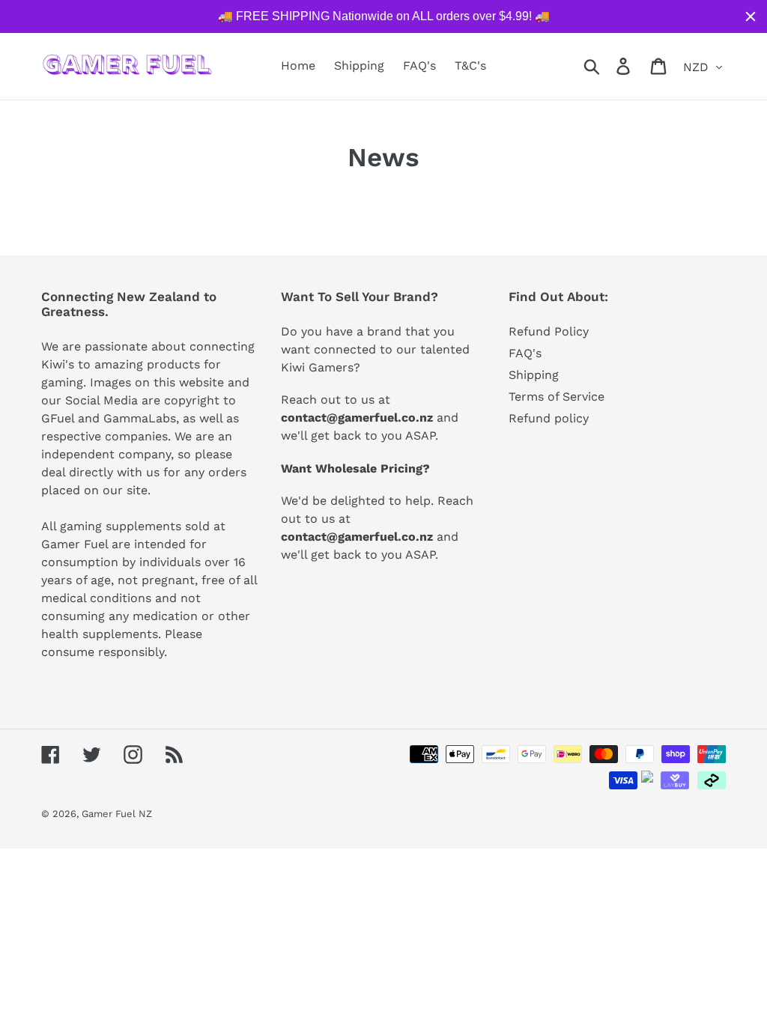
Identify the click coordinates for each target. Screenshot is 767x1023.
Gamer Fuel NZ (117, 813)
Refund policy (549, 418)
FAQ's (525, 353)
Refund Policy (549, 331)
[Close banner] (751, 16)
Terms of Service (556, 396)
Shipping (534, 375)
